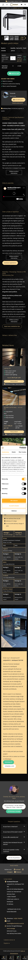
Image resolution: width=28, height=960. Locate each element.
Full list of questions (14, 857)
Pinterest (18, 872)
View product (14, 381)
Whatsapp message (14, 811)
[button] (25, 38)
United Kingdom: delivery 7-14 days (14, 1)
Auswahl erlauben (14, 505)
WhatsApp (8, 762)
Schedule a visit (9, 766)
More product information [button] (15, 172)
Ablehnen (14, 511)
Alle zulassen (14, 500)
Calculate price (18, 99)
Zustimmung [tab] (5, 452)
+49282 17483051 (17, 918)
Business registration (10, 263)
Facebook (18, 869)
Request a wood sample (17, 103)
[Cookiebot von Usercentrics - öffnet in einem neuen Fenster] (19, 448)
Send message (11, 928)
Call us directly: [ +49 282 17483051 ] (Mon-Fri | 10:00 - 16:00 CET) (14, 806)
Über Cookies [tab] (22, 452)
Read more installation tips (12, 326)
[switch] (24, 484)
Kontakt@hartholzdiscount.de (15, 923)
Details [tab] (14, 452)
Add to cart (15, 73)
